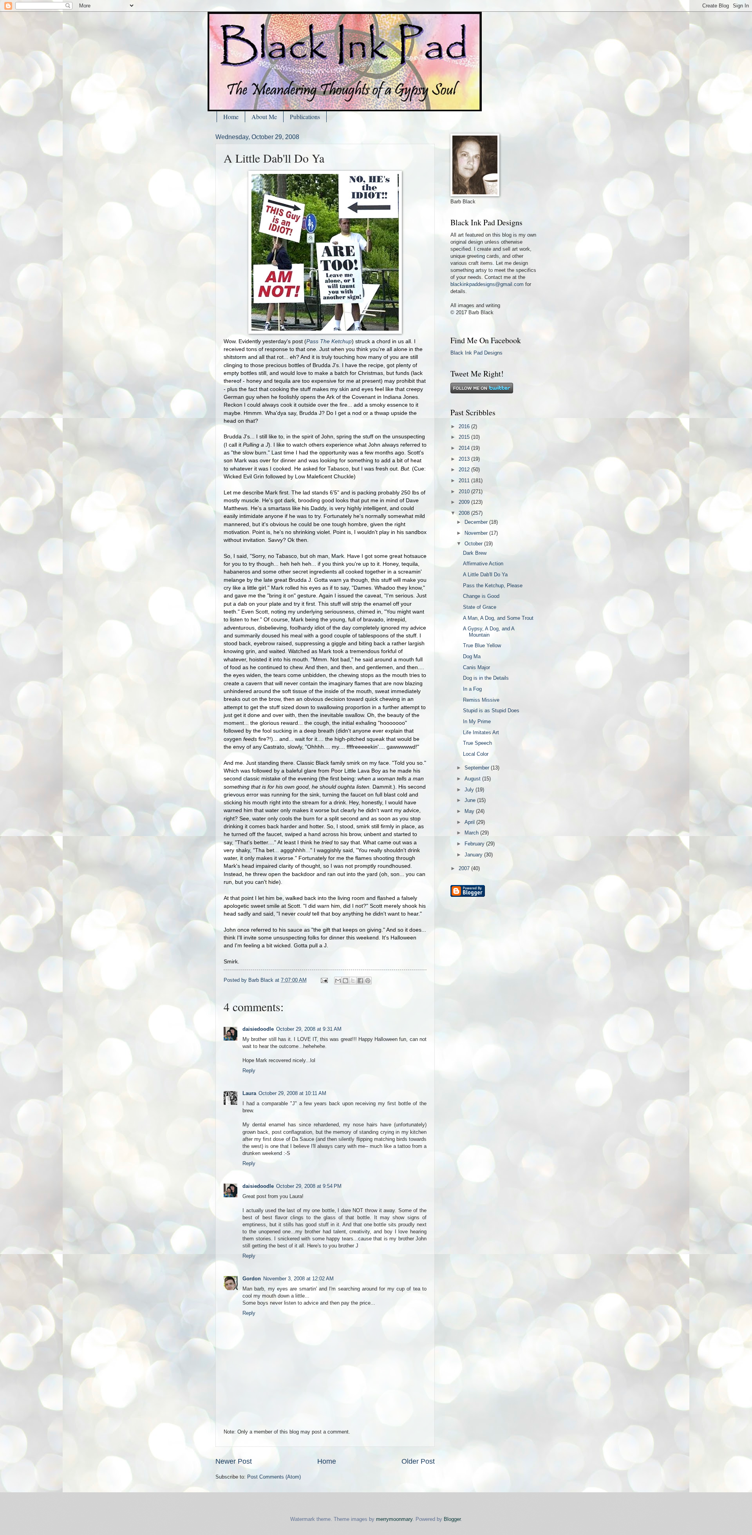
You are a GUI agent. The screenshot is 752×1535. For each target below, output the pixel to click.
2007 (465, 868)
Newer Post (233, 1461)
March (472, 833)
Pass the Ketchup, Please (492, 585)
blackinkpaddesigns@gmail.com (487, 284)
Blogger (452, 1519)
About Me (264, 116)
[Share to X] (353, 981)
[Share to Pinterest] (368, 981)
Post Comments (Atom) (274, 1477)
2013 (465, 459)
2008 (465, 513)
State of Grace (479, 607)
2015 (465, 437)
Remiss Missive (481, 700)
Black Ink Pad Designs (476, 353)
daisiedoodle (258, 1029)
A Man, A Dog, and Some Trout (498, 618)
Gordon (251, 1279)
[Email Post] (323, 980)
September (478, 768)
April (470, 822)
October (474, 544)
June (471, 800)
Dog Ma (472, 656)
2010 (465, 491)
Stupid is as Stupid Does (491, 710)
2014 (465, 448)
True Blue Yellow (482, 645)
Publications (305, 116)
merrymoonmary (394, 1519)
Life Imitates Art (481, 732)
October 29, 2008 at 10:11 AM (292, 1093)
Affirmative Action (483, 564)
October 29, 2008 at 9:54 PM (309, 1186)
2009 (465, 502)
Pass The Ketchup (329, 341)
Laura (249, 1093)
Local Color (475, 754)
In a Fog (472, 689)
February (475, 844)
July (470, 790)
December (477, 522)
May (470, 811)
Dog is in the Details (486, 678)
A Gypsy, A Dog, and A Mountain (488, 631)
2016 (465, 426)
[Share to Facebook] (360, 981)
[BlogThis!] (345, 981)
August (473, 779)
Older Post (418, 1461)
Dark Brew (474, 553)
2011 (465, 480)
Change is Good (481, 596)
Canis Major (476, 667)
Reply (248, 1070)
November (477, 533)
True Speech (477, 743)
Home (231, 116)
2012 (465, 469)
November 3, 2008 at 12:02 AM (298, 1279)
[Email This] (338, 981)
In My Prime (477, 721)
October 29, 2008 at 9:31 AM (309, 1029)
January (474, 855)
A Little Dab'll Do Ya (485, 574)
